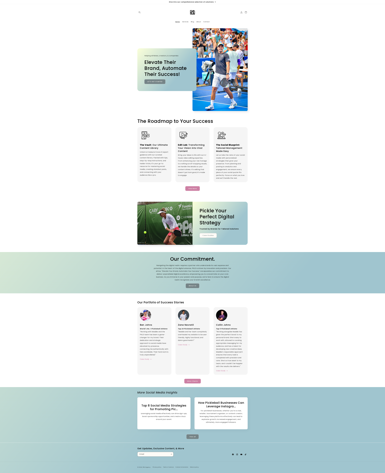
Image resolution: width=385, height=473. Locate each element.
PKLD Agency (146, 467)
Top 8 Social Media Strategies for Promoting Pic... (163, 407)
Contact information (181, 467)
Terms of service (168, 467)
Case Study (144, 359)
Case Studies (208, 235)
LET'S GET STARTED (154, 82)
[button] (139, 12)
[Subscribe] (171, 454)
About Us (192, 286)
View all (192, 437)
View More (192, 188)
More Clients (192, 381)
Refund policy (194, 467)
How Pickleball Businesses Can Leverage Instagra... (221, 404)
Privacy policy (157, 467)
